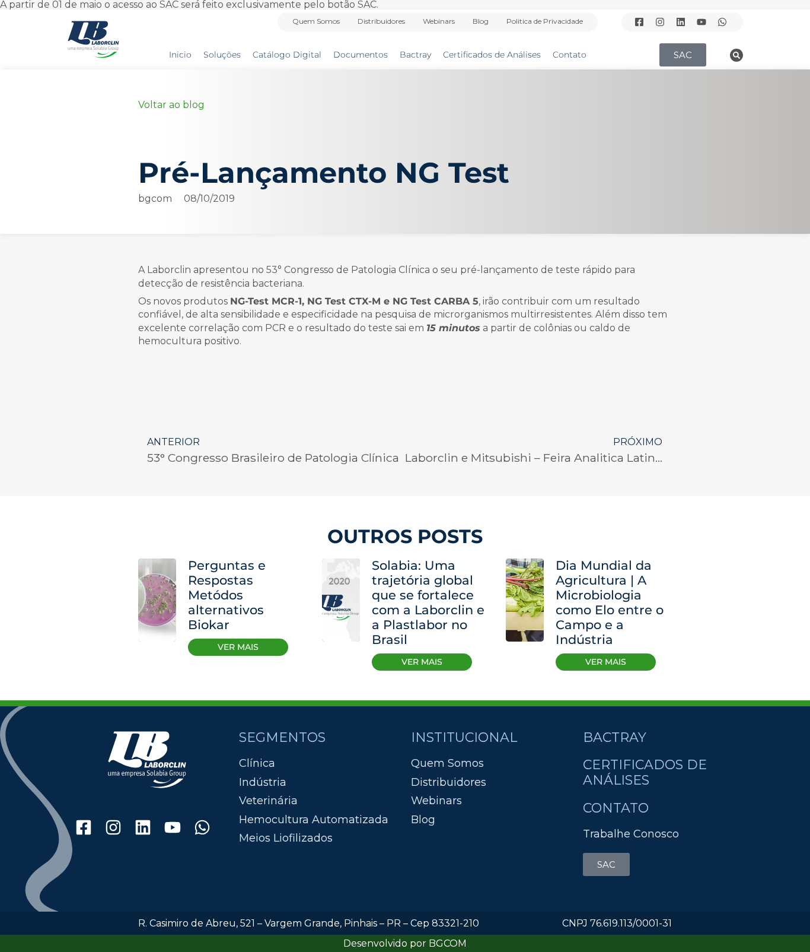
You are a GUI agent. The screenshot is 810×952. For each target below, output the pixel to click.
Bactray (415, 54)
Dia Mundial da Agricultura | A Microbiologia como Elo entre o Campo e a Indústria (610, 602)
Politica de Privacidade (544, 21)
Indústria (262, 782)
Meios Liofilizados (286, 838)
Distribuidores (381, 21)
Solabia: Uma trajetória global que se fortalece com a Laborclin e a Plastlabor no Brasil (428, 602)
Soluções (222, 54)
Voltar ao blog (171, 104)
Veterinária (268, 801)
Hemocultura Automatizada (313, 820)
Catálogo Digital (287, 54)
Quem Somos (316, 21)
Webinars (439, 21)
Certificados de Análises (492, 54)
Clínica (257, 763)
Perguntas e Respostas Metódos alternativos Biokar (227, 595)
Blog (481, 21)
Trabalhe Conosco (631, 833)
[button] (736, 55)
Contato (569, 54)
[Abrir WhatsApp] (780, 922)
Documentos (360, 54)
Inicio (180, 54)
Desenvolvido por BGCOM (405, 943)
